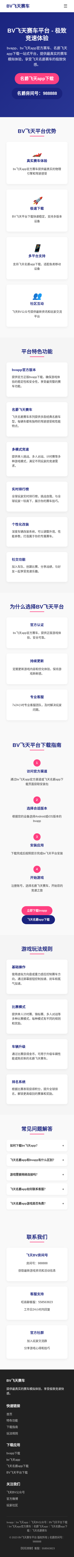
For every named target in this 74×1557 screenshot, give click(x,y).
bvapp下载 (13, 1453)
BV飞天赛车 (18, 6)
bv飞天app (13, 1459)
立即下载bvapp (37, 910)
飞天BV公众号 (15, 1492)
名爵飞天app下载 (37, 78)
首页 (9, 1414)
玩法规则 (12, 1433)
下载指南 (12, 1427)
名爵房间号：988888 (37, 93)
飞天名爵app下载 (38, 919)
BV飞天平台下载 (17, 1472)
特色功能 (12, 1420)
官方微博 (12, 1498)
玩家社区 (12, 1505)
